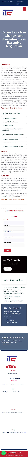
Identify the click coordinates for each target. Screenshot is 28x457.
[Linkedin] (9, 367)
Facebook (15, 199)
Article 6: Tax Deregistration (10, 121)
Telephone (7, 225)
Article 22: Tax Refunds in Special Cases (13, 146)
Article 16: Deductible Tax (9, 142)
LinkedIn (22, 199)
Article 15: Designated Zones (10, 139)
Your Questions (7, 242)
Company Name (8, 237)
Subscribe (7, 269)
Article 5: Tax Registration (9, 118)
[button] (14, 114)
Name (6, 219)
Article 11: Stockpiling (8, 125)
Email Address (8, 231)
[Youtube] (12, 367)
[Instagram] (14, 367)
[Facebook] (7, 367)
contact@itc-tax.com (6, 196)
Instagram (10, 199)
